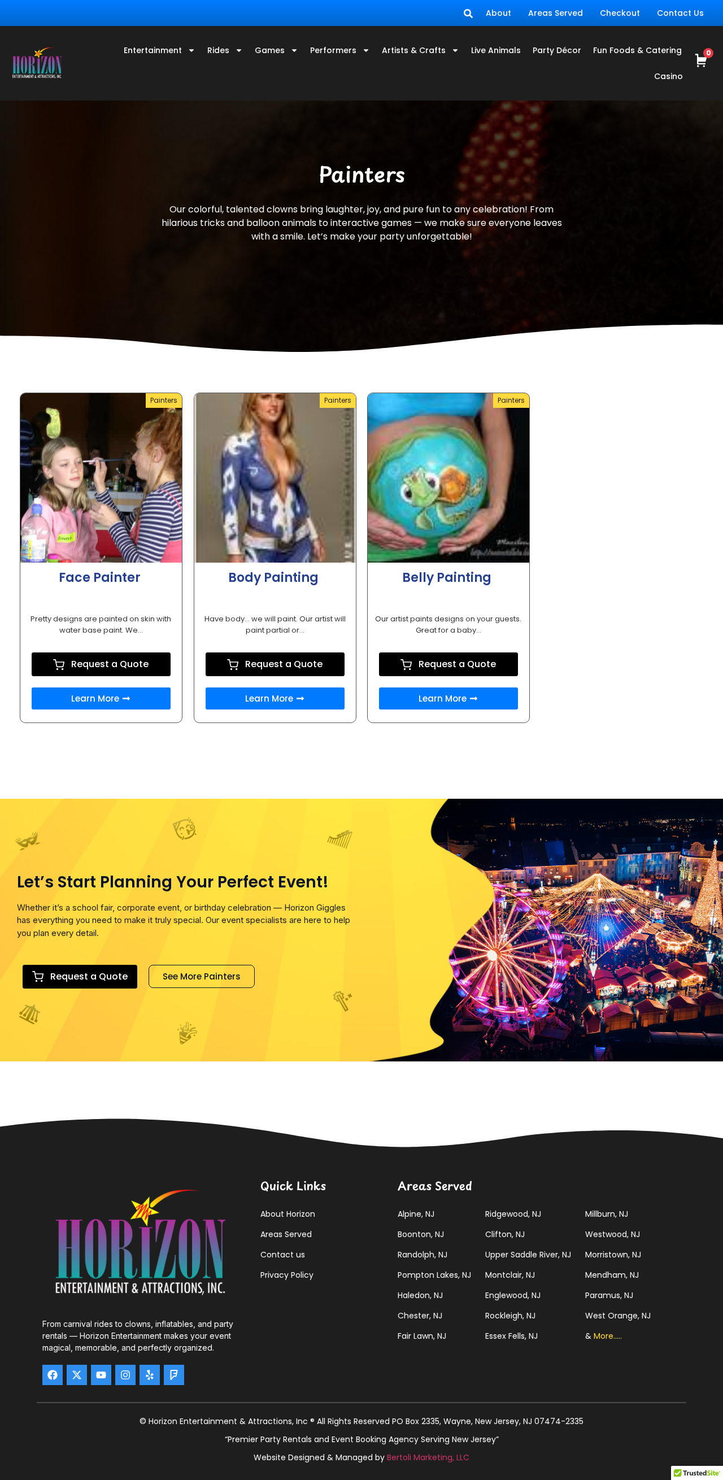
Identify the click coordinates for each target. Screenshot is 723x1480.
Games (270, 50)
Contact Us (680, 13)
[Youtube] (101, 1375)
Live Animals (496, 50)
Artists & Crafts (414, 50)
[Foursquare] (174, 1375)
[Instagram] (125, 1375)
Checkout (620, 13)
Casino (668, 76)
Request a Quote (109, 664)
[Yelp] (150, 1375)
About (498, 13)
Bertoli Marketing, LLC (428, 1457)
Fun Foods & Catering (637, 50)
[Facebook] (52, 1375)
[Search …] (468, 13)
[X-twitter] (77, 1375)
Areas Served (555, 13)
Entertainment (153, 50)
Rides (218, 50)
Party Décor (557, 50)
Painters (163, 400)
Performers (333, 50)
